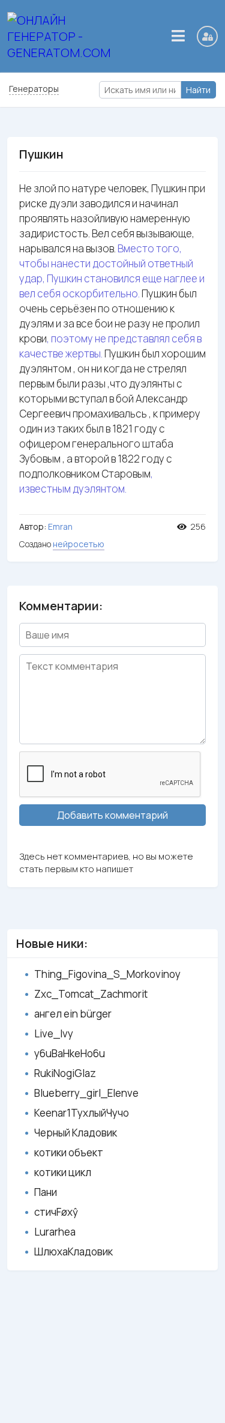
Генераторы (34, 88)
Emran (60, 526)
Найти (198, 90)
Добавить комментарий (112, 815)
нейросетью (78, 544)
